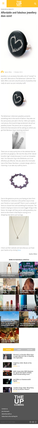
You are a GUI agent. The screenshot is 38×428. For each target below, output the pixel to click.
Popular (8, 349)
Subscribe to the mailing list (9, 416)
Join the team (5, 411)
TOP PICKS (29, 349)
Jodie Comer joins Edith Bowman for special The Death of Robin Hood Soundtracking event (23, 373)
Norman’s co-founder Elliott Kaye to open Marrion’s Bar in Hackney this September (23, 356)
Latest (19, 349)
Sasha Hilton (8, 72)
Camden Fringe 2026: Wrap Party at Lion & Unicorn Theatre (23, 388)
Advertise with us (7, 414)
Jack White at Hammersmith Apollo (22, 380)
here (19, 250)
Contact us (5, 409)
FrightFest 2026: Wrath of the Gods (22, 363)
